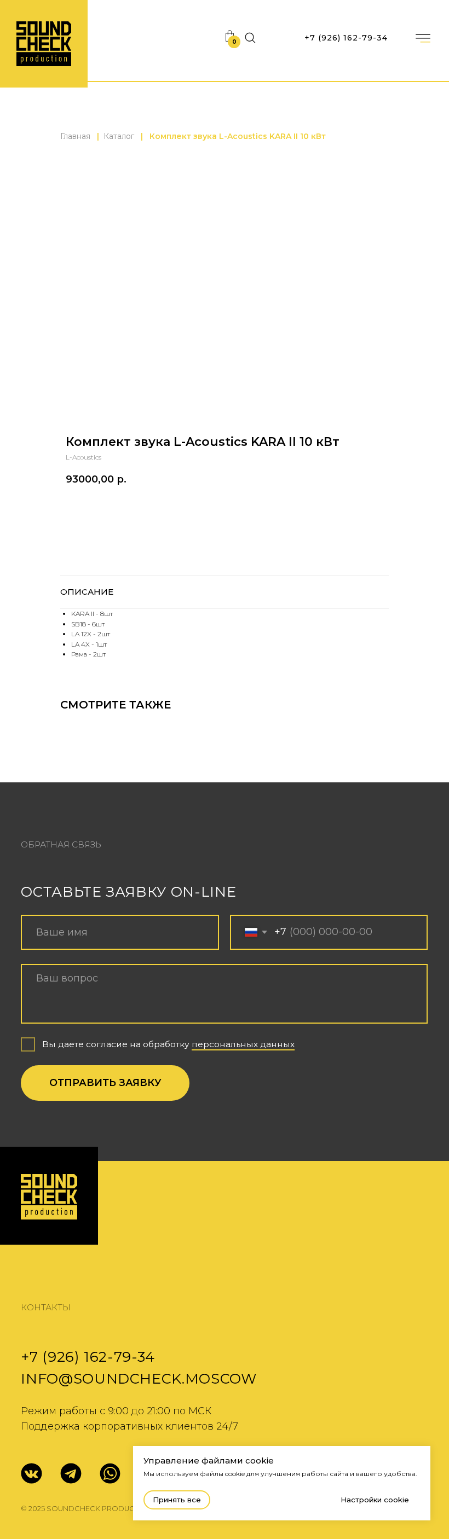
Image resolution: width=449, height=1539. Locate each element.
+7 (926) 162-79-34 (346, 38)
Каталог (118, 136)
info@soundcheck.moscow (138, 1378)
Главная (75, 136)
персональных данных (243, 1044)
